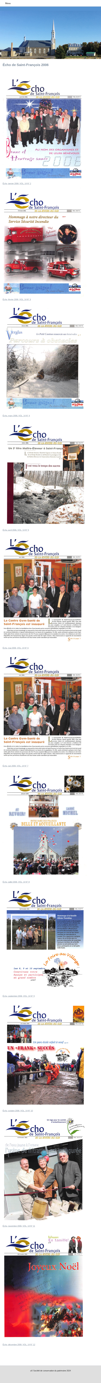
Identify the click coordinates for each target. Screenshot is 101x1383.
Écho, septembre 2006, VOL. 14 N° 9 (19, 996)
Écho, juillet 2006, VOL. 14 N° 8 (16, 882)
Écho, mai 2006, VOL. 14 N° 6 (16, 648)
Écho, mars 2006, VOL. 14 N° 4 (16, 416)
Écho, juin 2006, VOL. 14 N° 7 (15, 766)
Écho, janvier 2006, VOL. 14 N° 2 (17, 183)
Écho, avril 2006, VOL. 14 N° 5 (16, 530)
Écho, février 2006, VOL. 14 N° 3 (17, 299)
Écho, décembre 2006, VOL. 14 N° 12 (19, 1344)
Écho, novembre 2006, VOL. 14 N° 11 (19, 1226)
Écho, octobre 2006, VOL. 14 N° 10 (18, 1111)
